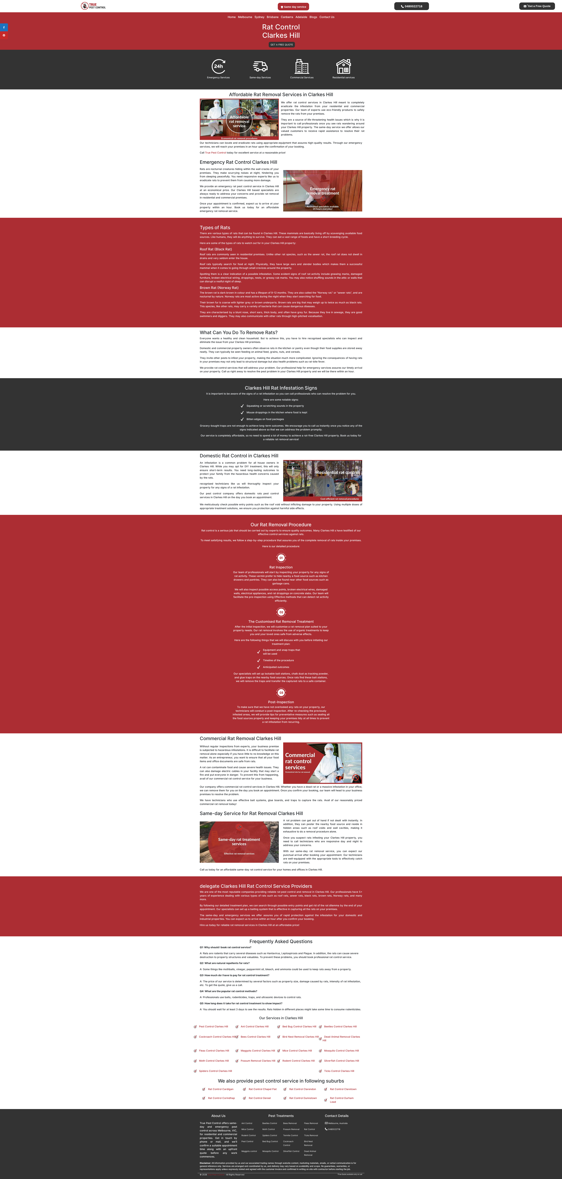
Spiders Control (269, 1135)
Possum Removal (291, 1129)
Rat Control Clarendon (302, 1089)
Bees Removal (290, 1123)
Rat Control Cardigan (220, 1089)
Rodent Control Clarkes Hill (298, 1060)
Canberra (287, 17)
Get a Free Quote (539, 6)
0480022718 (413, 6)
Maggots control (249, 1151)
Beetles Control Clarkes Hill (340, 1026)
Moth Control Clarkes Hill (214, 1060)
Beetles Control (269, 1123)
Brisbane (273, 17)
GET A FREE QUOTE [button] (282, 44)
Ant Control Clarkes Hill (255, 1026)
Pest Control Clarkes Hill (213, 1026)
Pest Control (247, 1141)
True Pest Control (215, 152)
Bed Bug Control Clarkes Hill (299, 1026)
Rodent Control (248, 1135)
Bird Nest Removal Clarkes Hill (300, 1036)
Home (232, 17)
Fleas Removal (311, 1123)
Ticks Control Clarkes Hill (339, 1071)
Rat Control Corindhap (221, 1098)
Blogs (313, 17)
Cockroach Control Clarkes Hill (217, 1036)
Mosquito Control (270, 1151)
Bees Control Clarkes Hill (255, 1036)
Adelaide (301, 17)
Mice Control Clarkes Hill (297, 1050)
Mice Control (247, 1129)
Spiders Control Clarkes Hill (215, 1071)
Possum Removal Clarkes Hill (258, 1060)
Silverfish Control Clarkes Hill (341, 1060)
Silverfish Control (291, 1151)
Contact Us (326, 17)
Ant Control (246, 1123)
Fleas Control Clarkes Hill (214, 1050)
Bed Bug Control (270, 1141)
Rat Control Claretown (343, 1089)
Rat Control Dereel (260, 1098)
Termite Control (290, 1135)
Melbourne (245, 17)
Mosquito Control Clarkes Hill (341, 1050)
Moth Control (268, 1129)
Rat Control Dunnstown (303, 1098)
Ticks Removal (311, 1135)
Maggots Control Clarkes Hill (258, 1050)
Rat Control (309, 1129)
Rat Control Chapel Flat (263, 1089)
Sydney (259, 17)
